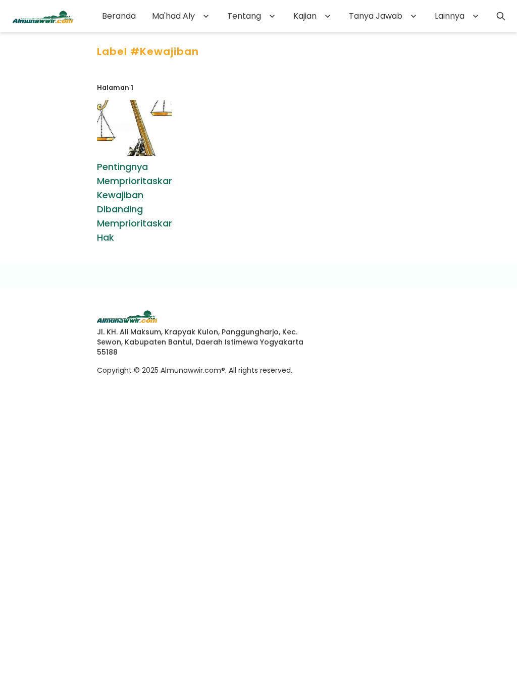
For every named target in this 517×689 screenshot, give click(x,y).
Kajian (305, 16)
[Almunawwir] (43, 16)
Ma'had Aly (173, 16)
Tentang (244, 16)
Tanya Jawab (375, 16)
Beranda (119, 16)
